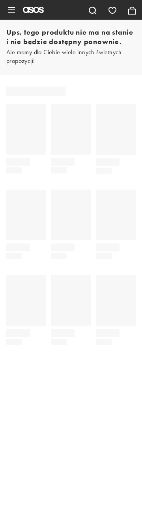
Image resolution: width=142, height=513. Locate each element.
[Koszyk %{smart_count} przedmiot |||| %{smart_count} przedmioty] (132, 10)
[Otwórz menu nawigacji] (11, 10)
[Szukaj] (93, 10)
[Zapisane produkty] (112, 10)
